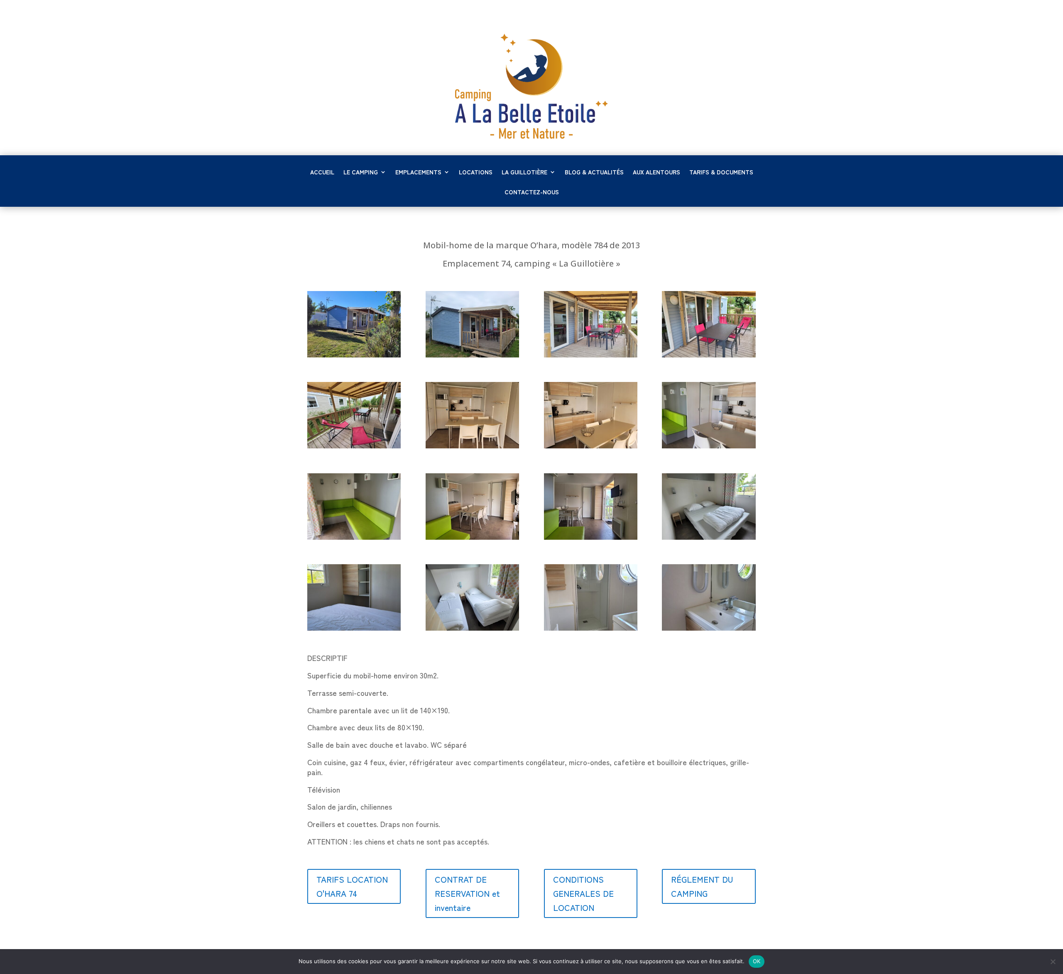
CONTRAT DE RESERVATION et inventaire (467, 893)
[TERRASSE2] (354, 446)
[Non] (1052, 961)
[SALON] (354, 537)
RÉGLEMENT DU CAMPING (702, 886)
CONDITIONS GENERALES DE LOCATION (583, 893)
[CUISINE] (472, 446)
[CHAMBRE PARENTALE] (354, 628)
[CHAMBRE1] (708, 537)
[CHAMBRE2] (472, 628)
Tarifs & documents (721, 172)
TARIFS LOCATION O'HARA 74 (352, 886)
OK (757, 961)
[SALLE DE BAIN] (590, 628)
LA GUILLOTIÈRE (524, 172)
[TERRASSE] (708, 355)
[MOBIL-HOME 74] (354, 355)
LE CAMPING (360, 172)
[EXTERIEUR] (472, 355)
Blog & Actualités (594, 172)
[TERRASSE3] (590, 355)
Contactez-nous (532, 192)
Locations (475, 172)
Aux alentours (656, 172)
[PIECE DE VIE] (708, 446)
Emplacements (418, 172)
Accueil (322, 172)
